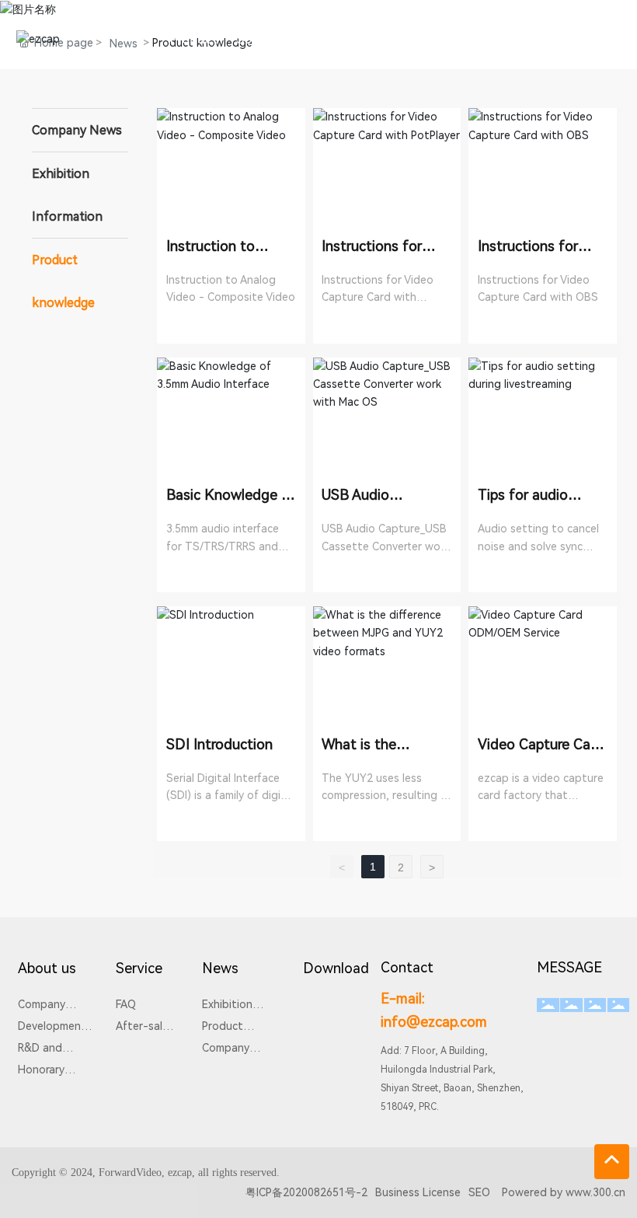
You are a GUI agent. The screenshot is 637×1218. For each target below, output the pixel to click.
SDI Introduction (219, 744)
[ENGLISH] (612, 38)
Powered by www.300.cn (563, 1192)
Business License (418, 1192)
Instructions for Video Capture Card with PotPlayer (377, 297)
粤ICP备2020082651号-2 (306, 1192)
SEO (479, 1192)
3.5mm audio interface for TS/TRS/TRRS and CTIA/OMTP (222, 546)
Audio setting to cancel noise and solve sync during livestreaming (538, 546)
